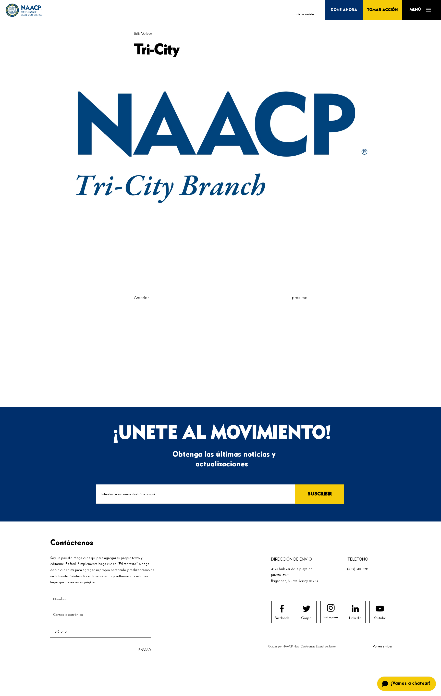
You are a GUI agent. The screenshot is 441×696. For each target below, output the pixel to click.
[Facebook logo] (282, 609)
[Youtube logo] (380, 609)
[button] (415, 9)
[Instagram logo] (331, 608)
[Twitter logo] (306, 609)
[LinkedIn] (355, 609)
